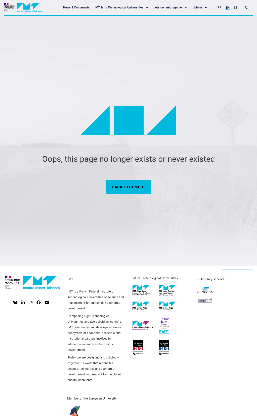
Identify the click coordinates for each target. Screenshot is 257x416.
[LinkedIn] (23, 302)
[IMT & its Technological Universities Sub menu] (147, 7)
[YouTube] (47, 302)
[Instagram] (31, 302)
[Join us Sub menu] (207, 7)
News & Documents (76, 7)
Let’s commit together (168, 7)
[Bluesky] (15, 303)
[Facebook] (39, 302)
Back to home (126, 187)
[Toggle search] (247, 8)
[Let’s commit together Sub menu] (187, 7)
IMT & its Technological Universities (119, 7)
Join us (198, 7)
